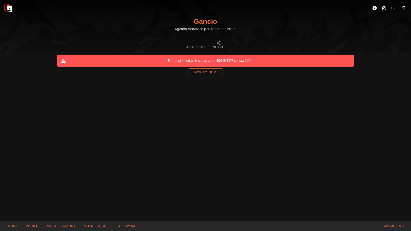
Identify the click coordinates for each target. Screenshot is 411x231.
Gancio (205, 21)
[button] (95, 226)
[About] (374, 8)
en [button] (393, 8)
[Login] (403, 8)
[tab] (196, 45)
